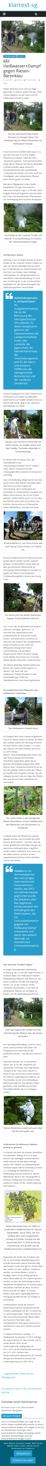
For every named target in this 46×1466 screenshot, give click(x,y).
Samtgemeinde (10, 56)
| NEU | (21, 56)
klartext (19, 80)
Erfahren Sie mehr (23, 1460)
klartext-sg (22, 5)
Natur (5, 83)
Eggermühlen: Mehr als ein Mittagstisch (17, 1375)
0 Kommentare (31, 80)
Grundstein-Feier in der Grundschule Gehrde (21, 1390)
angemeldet (15, 1407)
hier (38, 151)
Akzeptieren (23, 1453)
